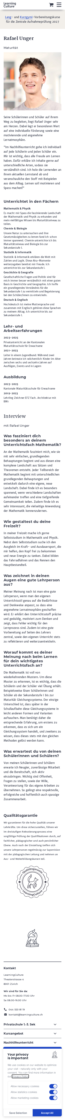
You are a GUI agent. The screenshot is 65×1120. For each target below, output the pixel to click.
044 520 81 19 (17, 1009)
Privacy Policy (20, 1076)
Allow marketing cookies (24, 1097)
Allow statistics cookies (24, 1092)
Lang (8, 17)
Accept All (47, 1112)
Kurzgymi (26, 17)
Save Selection (18, 1112)
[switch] (53, 1086)
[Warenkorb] (51, 4)
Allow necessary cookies (25, 1086)
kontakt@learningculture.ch (26, 1014)
